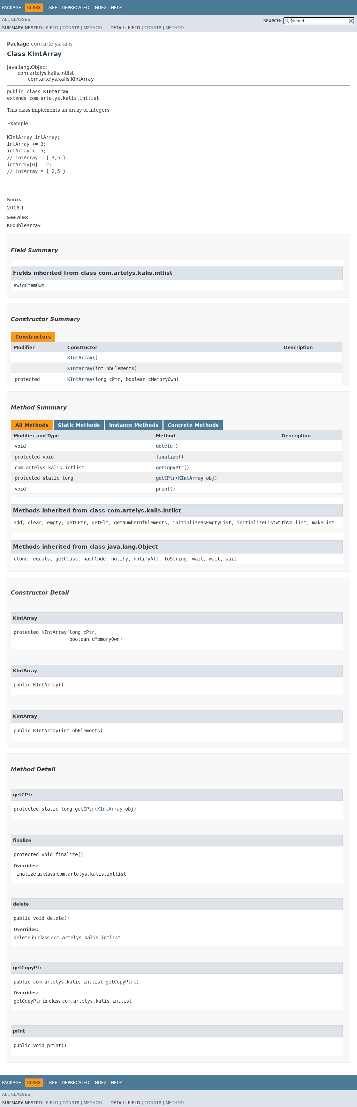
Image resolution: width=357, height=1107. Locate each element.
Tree (52, 7)
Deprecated (75, 7)
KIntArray (79, 357)
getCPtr (165, 478)
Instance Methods (133, 425)
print (163, 489)
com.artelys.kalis (52, 44)
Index (100, 7)
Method (93, 27)
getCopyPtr (170, 467)
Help (116, 7)
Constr (70, 27)
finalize (167, 457)
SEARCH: (272, 20)
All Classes (16, 19)
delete (164, 446)
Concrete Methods (193, 425)
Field (52, 27)
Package (11, 7)
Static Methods (79, 425)
